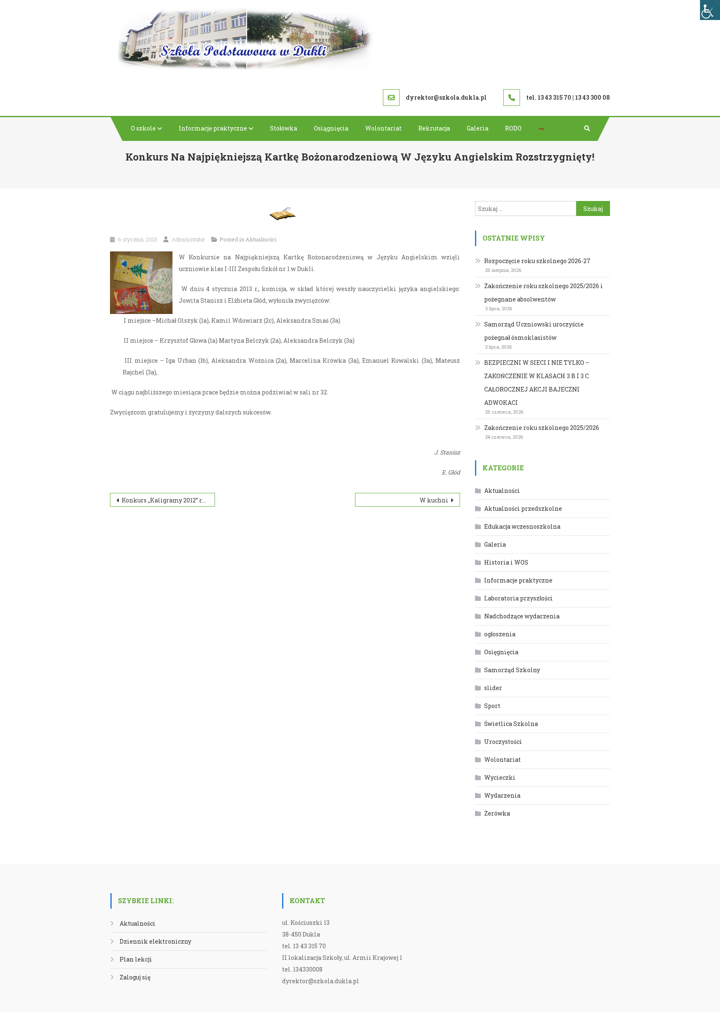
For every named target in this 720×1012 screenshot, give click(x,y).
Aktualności (260, 239)
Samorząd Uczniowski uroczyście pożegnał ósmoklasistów (534, 331)
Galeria (477, 128)
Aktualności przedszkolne (523, 508)
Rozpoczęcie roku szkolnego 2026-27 (537, 261)
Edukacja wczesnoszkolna (522, 526)
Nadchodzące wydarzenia (522, 616)
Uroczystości (503, 742)
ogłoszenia (499, 634)
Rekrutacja (434, 128)
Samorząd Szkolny (512, 670)
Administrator (188, 239)
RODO (513, 128)
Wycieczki (499, 777)
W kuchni (434, 500)
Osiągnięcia (331, 128)
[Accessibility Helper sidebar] (710, 10)
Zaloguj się (135, 977)
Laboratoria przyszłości (518, 598)
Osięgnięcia (501, 652)
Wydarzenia (502, 795)
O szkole (143, 128)
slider (493, 688)
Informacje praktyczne (213, 128)
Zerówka (497, 813)
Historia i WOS (506, 562)
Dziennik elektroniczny (155, 941)
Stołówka (283, 128)
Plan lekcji (136, 959)
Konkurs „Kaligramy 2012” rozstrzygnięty (168, 500)
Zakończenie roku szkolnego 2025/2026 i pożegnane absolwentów (543, 292)
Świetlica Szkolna (511, 724)
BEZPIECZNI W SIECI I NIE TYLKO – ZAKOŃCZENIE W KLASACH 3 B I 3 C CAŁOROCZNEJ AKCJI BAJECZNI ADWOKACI (536, 383)
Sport (492, 706)
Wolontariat (383, 128)
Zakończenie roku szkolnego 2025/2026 (541, 428)
